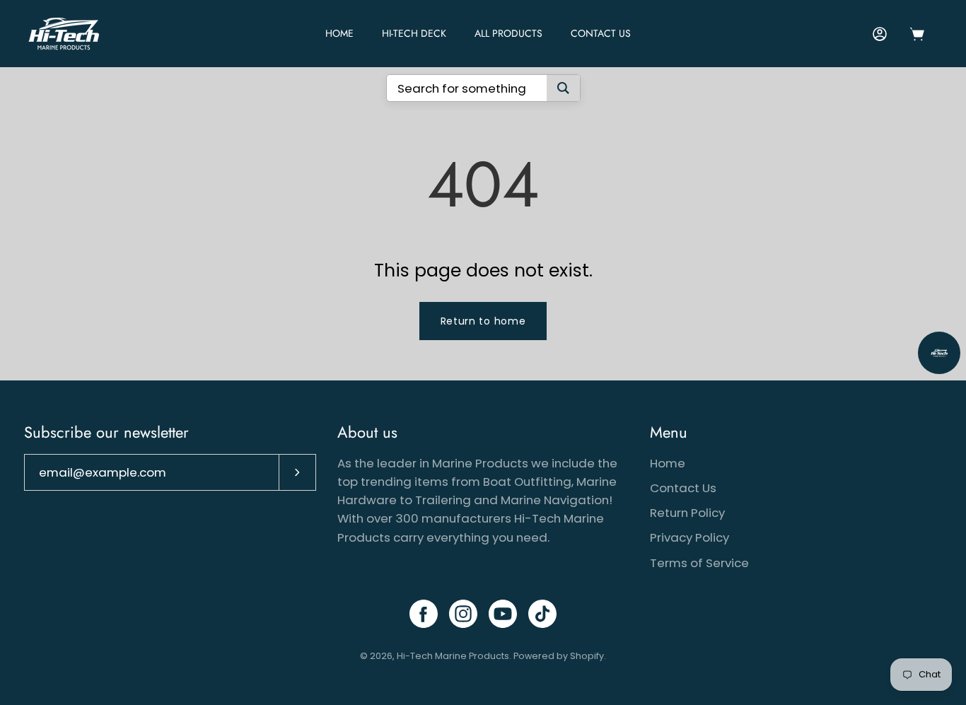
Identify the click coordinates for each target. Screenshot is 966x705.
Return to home (483, 321)
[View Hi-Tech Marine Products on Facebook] (423, 614)
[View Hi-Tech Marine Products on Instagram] (463, 614)
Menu (668, 433)
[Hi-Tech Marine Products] (63, 34)
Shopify (587, 656)
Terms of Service (699, 562)
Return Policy (687, 512)
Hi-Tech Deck (414, 33)
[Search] (563, 88)
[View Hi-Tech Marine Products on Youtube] (503, 614)
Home (667, 463)
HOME (339, 33)
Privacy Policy (689, 537)
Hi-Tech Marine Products (453, 656)
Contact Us (601, 33)
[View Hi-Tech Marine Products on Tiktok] (542, 614)
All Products (508, 33)
